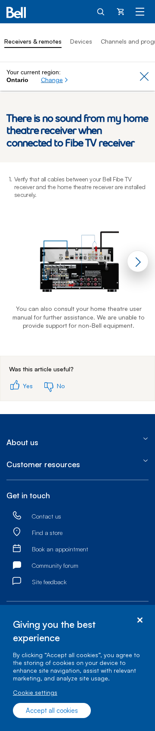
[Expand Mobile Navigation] (140, 11)
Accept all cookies (52, 710)
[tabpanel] (77, 259)
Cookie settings (35, 692)
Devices (81, 41)
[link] (17, 516)
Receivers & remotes (33, 41)
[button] (54, 80)
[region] (77, 668)
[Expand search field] (101, 11)
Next (138, 261)
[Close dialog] (139, 620)
